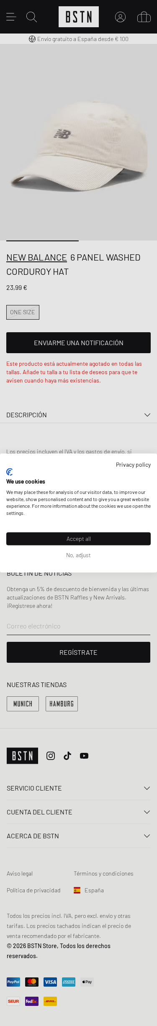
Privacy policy (133, 464)
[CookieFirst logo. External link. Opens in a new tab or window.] (9, 472)
